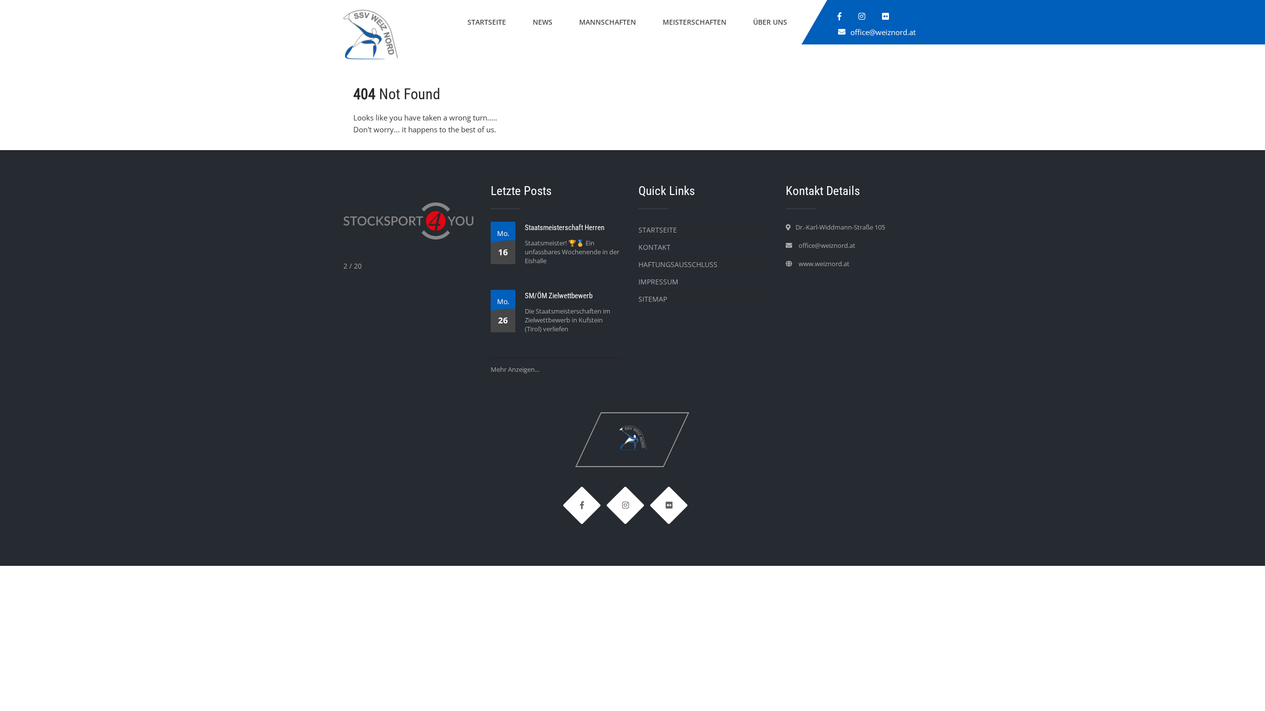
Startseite (486, 22)
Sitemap (652, 299)
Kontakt (654, 247)
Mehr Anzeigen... (515, 369)
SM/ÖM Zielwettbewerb (558, 295)
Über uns (770, 22)
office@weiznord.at (883, 32)
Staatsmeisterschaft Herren (564, 227)
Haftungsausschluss (677, 264)
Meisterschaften (694, 22)
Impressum (658, 281)
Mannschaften (607, 22)
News (542, 22)
